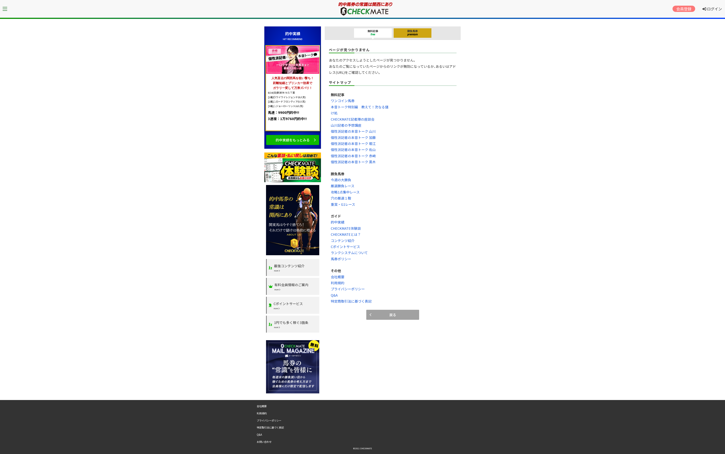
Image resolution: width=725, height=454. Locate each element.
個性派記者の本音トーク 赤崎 (353, 155)
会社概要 (337, 276)
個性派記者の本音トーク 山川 (353, 131)
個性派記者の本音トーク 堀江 (353, 143)
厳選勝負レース (342, 185)
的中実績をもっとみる (293, 139)
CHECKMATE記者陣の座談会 (352, 119)
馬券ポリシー (341, 258)
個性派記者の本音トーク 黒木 (353, 161)
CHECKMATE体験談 (346, 228)
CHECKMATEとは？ (346, 234)
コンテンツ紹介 (343, 240)
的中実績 (337, 222)
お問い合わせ (264, 442)
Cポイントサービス (345, 246)
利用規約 (337, 282)
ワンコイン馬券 (343, 100)
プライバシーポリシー (348, 288)
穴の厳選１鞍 (341, 198)
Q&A (334, 295)
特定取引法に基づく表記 (270, 427)
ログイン (714, 9)
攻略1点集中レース (345, 192)
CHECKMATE (366, 448)
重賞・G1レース (343, 204)
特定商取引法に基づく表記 (351, 301)
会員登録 (683, 9)
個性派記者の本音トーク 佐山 (353, 149)
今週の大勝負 (341, 179)
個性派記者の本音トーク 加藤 (353, 137)
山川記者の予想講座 (346, 125)
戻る (392, 314)
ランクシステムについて (349, 252)
